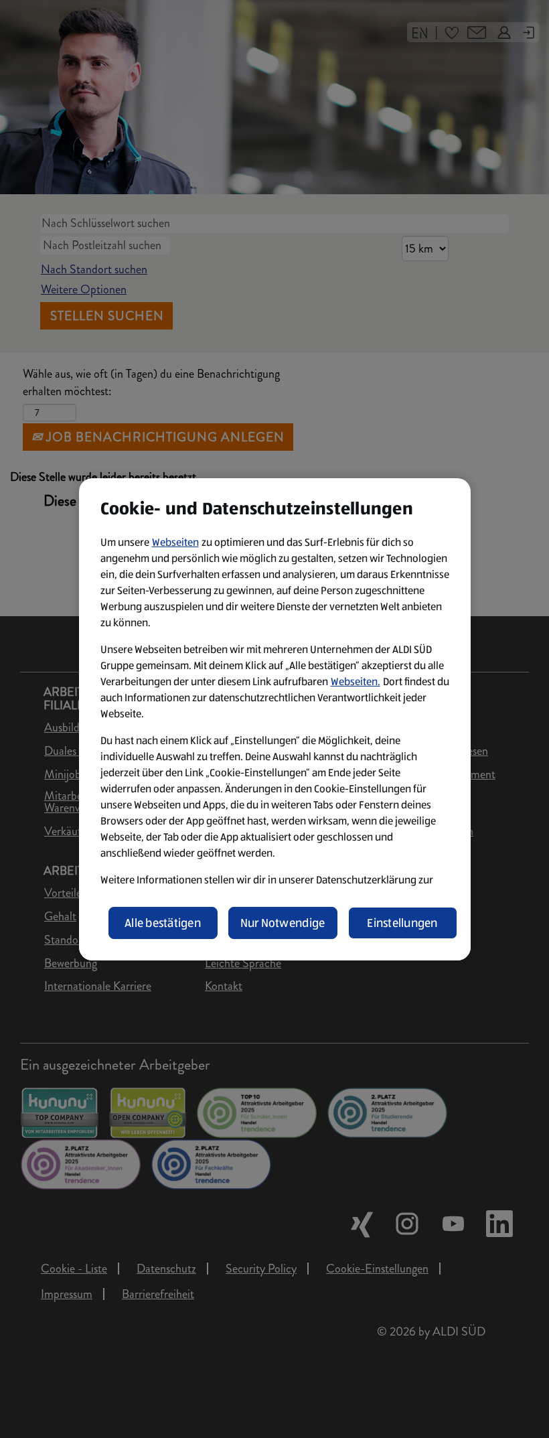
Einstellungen (402, 923)
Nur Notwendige (282, 923)
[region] (275, 719)
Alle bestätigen (163, 923)
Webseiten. (355, 681)
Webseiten (175, 542)
